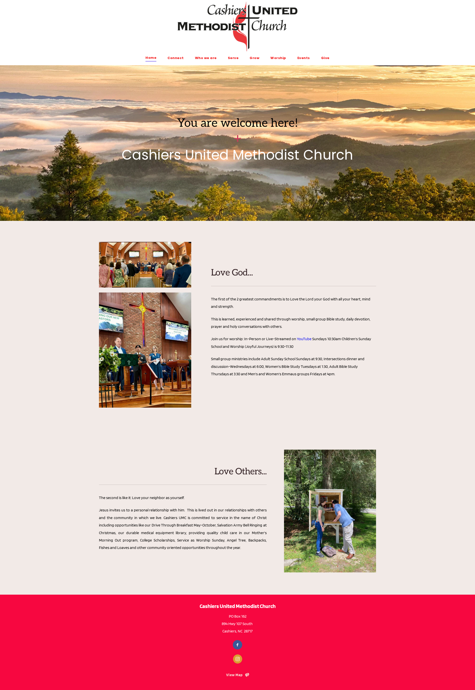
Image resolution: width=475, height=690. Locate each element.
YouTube (304, 338)
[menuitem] (150, 57)
